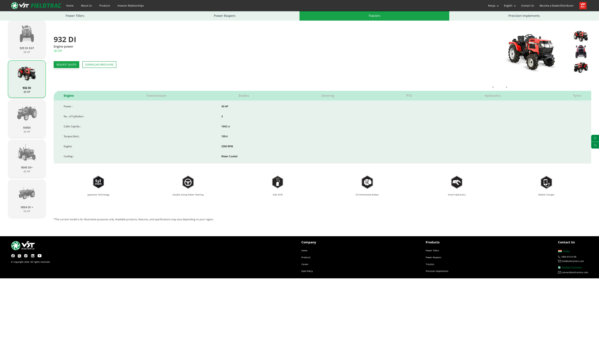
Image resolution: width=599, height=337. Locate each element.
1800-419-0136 (568, 256)
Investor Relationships (131, 5)
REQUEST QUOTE (66, 64)
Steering (327, 95)
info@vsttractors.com (573, 261)
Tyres (577, 95)
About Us (86, 5)
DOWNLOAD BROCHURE (99, 64)
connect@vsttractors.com (575, 272)
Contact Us (527, 5)
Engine (69, 95)
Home (69, 5)
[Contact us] (595, 145)
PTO (409, 95)
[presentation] (493, 87)
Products (104, 5)
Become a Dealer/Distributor (557, 5)
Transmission (156, 95)
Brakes (244, 95)
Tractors (374, 16)
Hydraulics (493, 95)
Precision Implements (524, 16)
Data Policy (307, 271)
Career (304, 264)
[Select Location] (595, 138)
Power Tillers (75, 16)
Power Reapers (225, 16)
